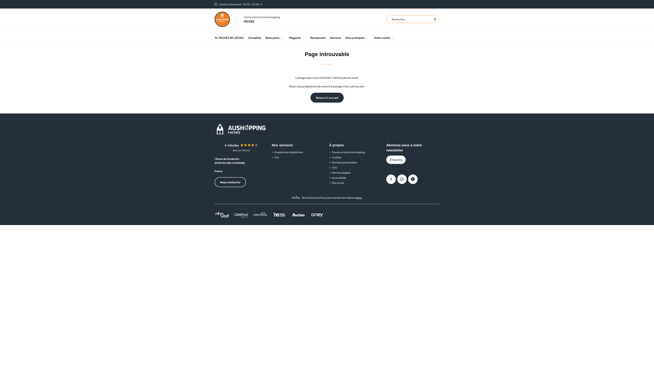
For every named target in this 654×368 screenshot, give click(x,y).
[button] (282, 38)
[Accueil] (222, 19)
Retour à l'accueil (327, 97)
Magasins (295, 38)
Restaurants (318, 38)
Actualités (254, 38)
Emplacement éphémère (289, 152)
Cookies (336, 157)
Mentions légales (341, 172)
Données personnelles (344, 162)
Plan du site (338, 182)
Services (335, 38)
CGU (334, 167)
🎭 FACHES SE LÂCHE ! (229, 38)
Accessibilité (339, 177)
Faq (277, 157)
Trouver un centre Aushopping (348, 152)
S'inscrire (396, 160)
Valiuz (358, 197)
